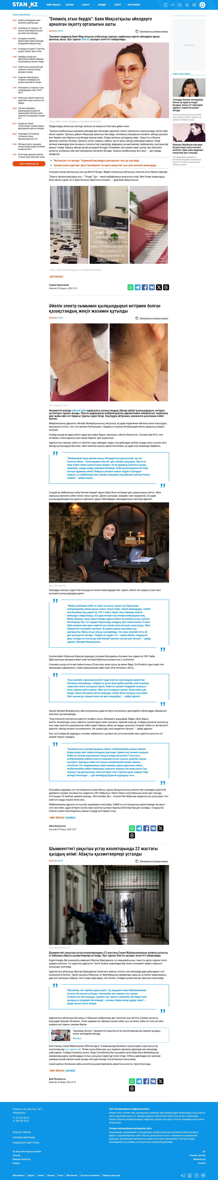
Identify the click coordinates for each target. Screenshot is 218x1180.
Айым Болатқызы (57, 826)
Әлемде (102, 5)
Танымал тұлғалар (197, 1155)
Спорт (117, 5)
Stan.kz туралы (22, 1132)
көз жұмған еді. (73, 1049)
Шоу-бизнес (134, 5)
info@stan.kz (19, 1112)
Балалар (201, 1163)
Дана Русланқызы (57, 1079)
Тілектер (16, 1155)
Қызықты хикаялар (90, 1175)
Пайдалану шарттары (26, 1142)
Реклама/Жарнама (24, 1137)
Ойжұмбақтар (199, 1159)
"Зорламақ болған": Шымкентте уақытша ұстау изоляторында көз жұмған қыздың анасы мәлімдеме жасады (116, 1032)
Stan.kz (85, 39)
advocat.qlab (79, 410)
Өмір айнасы (53, 5)
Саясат (85, 5)
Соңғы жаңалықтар (28, 163)
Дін (204, 1151)
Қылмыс (70, 817)
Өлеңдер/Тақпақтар (21, 1159)
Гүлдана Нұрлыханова (59, 285)
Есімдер (16, 1163)
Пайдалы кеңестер (111, 1175)
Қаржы (70, 5)
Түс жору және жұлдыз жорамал (27, 1151)
